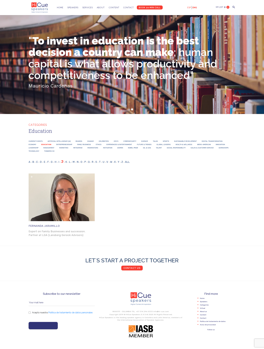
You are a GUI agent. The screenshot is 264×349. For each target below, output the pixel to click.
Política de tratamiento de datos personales (70, 312)
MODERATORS (92, 148)
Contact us (132, 268)
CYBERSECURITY (129, 141)
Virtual (202, 308)
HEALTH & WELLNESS (184, 144)
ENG (195, 7)
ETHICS (98, 144)
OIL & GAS (147, 148)
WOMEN (120, 148)
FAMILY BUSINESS (84, 144)
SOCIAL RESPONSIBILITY (176, 148)
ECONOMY (32, 144)
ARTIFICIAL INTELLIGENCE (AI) (59, 141)
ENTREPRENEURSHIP (64, 144)
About (101, 7)
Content (114, 7)
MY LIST (222, 7)
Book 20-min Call (150, 7)
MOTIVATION (107, 148)
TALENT (159, 148)
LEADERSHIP (33, 148)
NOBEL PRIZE (133, 148)
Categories (204, 305)
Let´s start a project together (132, 260)
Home (60, 7)
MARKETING (63, 148)
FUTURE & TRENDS (144, 144)
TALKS (155, 141)
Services (87, 7)
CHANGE (90, 141)
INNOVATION (220, 144)
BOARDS (79, 141)
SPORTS (166, 141)
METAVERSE (77, 148)
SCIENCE (144, 141)
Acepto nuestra (62, 312)
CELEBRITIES (104, 141)
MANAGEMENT (48, 148)
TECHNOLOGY (34, 151)
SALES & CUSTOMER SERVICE (202, 148)
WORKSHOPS (224, 148)
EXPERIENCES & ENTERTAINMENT (119, 144)
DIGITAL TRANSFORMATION (212, 141)
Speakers (72, 7)
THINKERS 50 (49, 151)
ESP (189, 7)
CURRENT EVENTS (36, 141)
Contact (128, 7)
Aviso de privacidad (208, 325)
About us (203, 311)
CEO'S (116, 141)
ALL (127, 161)
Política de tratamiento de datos (213, 321)
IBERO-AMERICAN (204, 144)
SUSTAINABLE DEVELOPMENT (185, 141)
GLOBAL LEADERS (163, 144)
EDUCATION (46, 144)
